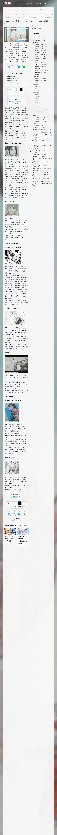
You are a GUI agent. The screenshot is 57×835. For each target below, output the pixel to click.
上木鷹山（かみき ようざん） (41, 105)
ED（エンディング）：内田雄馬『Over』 (41, 172)
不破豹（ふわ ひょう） (39, 101)
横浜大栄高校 (36, 98)
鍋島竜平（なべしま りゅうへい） (42, 56)
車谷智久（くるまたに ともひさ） (42, 70)
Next (21, 93)
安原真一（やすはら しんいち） (41, 54)
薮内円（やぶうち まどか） (40, 72)
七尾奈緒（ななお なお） (40, 60)
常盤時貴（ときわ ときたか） (41, 80)
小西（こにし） (38, 90)
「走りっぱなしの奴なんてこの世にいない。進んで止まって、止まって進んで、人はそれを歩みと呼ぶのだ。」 (42, 145)
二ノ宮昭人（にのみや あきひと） (42, 109)
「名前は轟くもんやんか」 (38, 148)
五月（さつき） (38, 68)
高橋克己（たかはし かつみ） (41, 94)
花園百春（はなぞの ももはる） (41, 46)
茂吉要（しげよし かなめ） (40, 52)
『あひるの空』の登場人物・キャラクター (14, 80)
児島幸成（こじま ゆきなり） (41, 96)
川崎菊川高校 (36, 107)
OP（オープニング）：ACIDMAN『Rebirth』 (42, 168)
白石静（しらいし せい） (40, 103)
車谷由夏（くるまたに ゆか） (41, 125)
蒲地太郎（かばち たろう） (40, 86)
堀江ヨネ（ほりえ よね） (40, 127)
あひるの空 (41, 28)
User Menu (36, 3)
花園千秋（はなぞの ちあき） (41, 48)
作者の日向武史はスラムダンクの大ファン (41, 154)
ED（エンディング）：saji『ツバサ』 (40, 170)
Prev (10, 89)
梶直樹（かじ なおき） (39, 113)
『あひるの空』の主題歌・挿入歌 (38, 156)
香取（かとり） (38, 88)
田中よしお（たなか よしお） (41, 64)
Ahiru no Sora (34, 28)
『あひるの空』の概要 (10, 76)
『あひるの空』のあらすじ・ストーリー (14, 78)
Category (27, 3)
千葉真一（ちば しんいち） (40, 78)
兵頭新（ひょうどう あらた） (41, 119)
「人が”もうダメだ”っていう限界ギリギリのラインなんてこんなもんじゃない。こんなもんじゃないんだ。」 (42, 140)
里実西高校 (35, 115)
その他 (34, 123)
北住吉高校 (35, 84)
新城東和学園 (36, 92)
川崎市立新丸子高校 (37, 76)
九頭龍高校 (10, 82)
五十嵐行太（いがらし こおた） (41, 66)
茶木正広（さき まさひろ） (40, 58)
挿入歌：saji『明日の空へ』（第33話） (41, 181)
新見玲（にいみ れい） (39, 74)
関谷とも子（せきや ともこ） (41, 121)
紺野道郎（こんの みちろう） (41, 62)
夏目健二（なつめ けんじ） (40, 50)
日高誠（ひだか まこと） (40, 117)
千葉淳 (36, 82)
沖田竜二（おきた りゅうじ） (41, 111)
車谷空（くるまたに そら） (40, 44)
